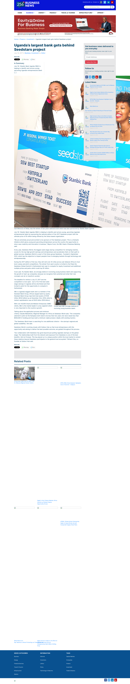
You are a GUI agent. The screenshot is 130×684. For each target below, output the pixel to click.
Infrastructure (85, 13)
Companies (69, 660)
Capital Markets (70, 656)
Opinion (100, 13)
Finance (53, 13)
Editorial (42, 656)
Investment (30, 39)
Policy (41, 667)
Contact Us (96, 2)
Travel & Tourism (68, 13)
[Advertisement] (46, 354)
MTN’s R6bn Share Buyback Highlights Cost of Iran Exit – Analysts (70, 383)
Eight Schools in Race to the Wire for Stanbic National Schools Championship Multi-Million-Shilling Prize (47, 643)
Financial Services (19, 663)
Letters (42, 663)
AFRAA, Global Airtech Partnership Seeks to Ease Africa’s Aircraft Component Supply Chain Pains (69, 523)
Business (29, 13)
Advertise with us (87, 2)
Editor (43, 53)
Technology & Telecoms (46, 670)
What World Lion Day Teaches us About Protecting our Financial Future (28, 641)
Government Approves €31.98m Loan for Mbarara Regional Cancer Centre (24, 382)
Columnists (43, 660)
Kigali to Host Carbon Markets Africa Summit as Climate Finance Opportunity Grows (47, 502)
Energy (41, 13)
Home (20, 13)
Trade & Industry (70, 670)
